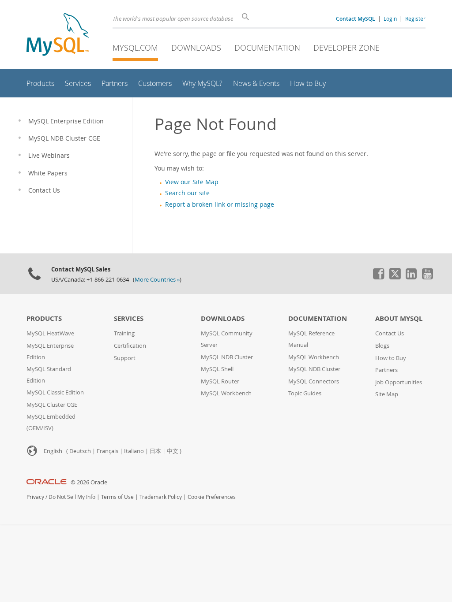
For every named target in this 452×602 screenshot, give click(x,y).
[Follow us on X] (395, 277)
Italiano (134, 451)
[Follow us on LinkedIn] (411, 277)
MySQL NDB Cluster (227, 357)
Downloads (196, 47)
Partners (386, 370)
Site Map (386, 394)
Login (390, 18)
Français (107, 451)
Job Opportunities (398, 382)
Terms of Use (117, 497)
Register (415, 18)
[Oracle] (46, 482)
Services (128, 318)
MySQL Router (220, 381)
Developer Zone (346, 47)
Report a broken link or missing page (219, 204)
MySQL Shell (217, 369)
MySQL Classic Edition (55, 392)
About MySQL (398, 318)
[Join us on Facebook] (378, 277)
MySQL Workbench (226, 393)
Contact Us (389, 333)
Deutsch (80, 451)
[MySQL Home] (58, 35)
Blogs (382, 345)
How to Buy (390, 358)
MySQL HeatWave (50, 333)
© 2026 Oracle (89, 482)
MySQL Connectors (313, 381)
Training (124, 333)
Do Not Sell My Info (72, 497)
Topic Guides (304, 393)
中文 (172, 451)
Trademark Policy (160, 497)
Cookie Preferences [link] (212, 497)
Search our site (187, 193)
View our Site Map (191, 182)
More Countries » (157, 279)
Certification (130, 345)
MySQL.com (135, 47)
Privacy (35, 497)
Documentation (267, 47)
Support (125, 358)
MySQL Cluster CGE (51, 405)
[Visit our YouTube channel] (427, 277)
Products (44, 318)
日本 (155, 451)
